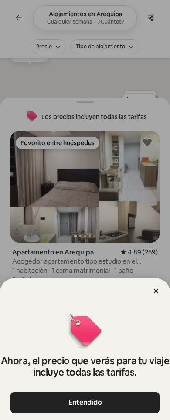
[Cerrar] (156, 291)
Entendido (85, 402)
